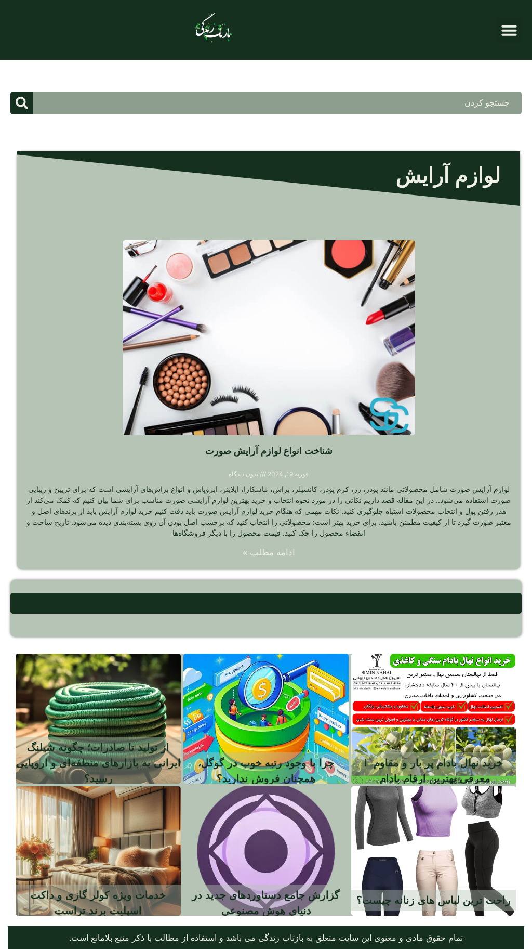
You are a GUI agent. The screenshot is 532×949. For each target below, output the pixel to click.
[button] (509, 30)
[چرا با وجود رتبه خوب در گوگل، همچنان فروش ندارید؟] (266, 719)
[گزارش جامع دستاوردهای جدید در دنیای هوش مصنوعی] (266, 851)
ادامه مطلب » (269, 552)
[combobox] (277, 103)
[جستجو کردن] (21, 103)
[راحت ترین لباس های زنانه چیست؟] (433, 851)
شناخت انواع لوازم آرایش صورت (268, 451)
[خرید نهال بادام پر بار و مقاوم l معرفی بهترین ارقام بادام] (433, 719)
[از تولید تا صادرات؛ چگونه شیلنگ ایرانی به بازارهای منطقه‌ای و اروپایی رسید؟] (98, 719)
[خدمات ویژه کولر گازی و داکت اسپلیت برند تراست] (98, 851)
